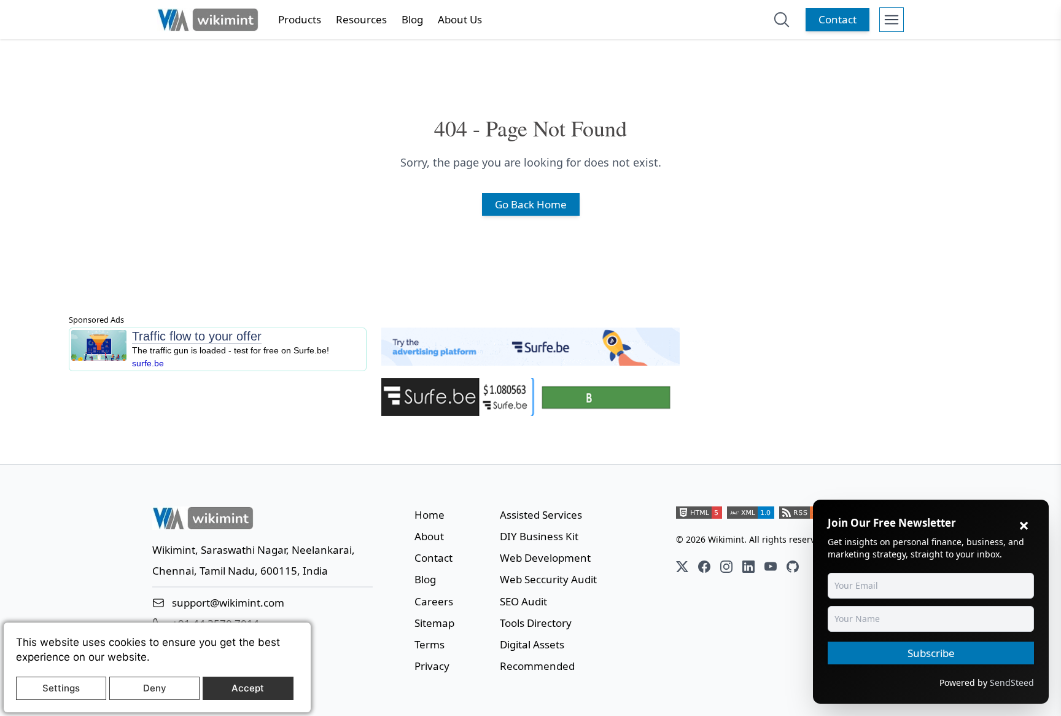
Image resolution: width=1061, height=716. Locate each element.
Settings (61, 688)
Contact (837, 19)
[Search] (782, 20)
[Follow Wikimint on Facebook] (704, 567)
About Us (460, 19)
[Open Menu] (891, 19)
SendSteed (1012, 682)
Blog (412, 19)
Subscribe (931, 653)
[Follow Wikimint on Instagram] (726, 567)
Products (299, 19)
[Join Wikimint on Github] (793, 567)
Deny (154, 688)
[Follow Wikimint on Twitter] (682, 567)
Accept (247, 688)
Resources (361, 19)
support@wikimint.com (228, 603)
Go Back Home (531, 204)
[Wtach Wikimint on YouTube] (770, 567)
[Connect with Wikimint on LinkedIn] (748, 567)
